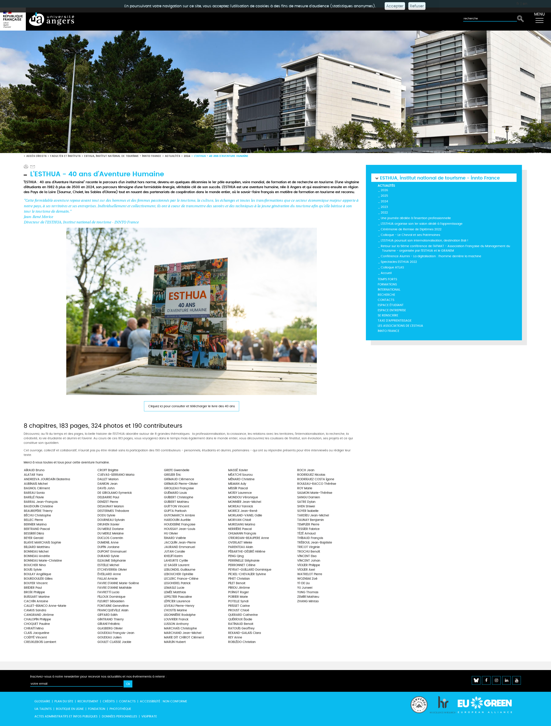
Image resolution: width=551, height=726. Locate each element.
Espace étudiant (391, 305)
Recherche (386, 295)
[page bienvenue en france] (419, 709)
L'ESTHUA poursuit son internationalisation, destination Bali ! (424, 240)
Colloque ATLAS (392, 267)
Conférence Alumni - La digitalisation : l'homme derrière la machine (431, 256)
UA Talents (43, 709)
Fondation (96, 709)
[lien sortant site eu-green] (488, 704)
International (389, 289)
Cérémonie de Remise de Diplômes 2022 (411, 229)
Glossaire (42, 701)
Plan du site (63, 701)
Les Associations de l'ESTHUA (400, 326)
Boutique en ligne (70, 709)
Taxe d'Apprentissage (395, 320)
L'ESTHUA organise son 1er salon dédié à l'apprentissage (422, 223)
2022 (384, 212)
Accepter (395, 6)
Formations (387, 284)
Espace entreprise (392, 310)
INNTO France (388, 331)
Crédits (109, 701)
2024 (187, 156)
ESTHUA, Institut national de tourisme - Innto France (122, 156)
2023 (384, 207)
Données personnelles (119, 716)
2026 (384, 190)
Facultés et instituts (65, 156)
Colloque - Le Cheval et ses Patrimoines (410, 235)
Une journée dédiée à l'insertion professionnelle (416, 218)
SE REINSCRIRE (388, 315)
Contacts (386, 300)
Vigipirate (149, 716)
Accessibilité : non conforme (163, 701)
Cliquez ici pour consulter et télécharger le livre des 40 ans (191, 406)
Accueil (386, 273)
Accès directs (36, 156)
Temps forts (387, 279)
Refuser (417, 6)
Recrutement (87, 701)
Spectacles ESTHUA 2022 (399, 262)
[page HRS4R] (442, 709)
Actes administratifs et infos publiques (66, 716)
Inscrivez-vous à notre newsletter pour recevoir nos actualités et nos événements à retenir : (98, 676)
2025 (384, 195)
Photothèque (120, 709)
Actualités (172, 156)
